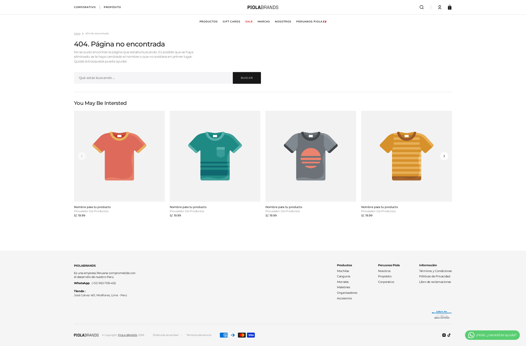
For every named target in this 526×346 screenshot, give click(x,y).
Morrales (343, 282)
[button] (422, 7)
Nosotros (384, 271)
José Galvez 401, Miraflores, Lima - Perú (100, 295)
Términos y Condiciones (435, 271)
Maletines (343, 287)
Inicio (77, 33)
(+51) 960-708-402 (104, 283)
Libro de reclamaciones (435, 282)
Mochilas (343, 271)
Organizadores (347, 293)
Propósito (385, 276)
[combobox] (167, 78)
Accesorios (344, 298)
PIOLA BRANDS (127, 335)
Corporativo (386, 282)
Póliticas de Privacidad (434, 276)
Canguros (343, 276)
